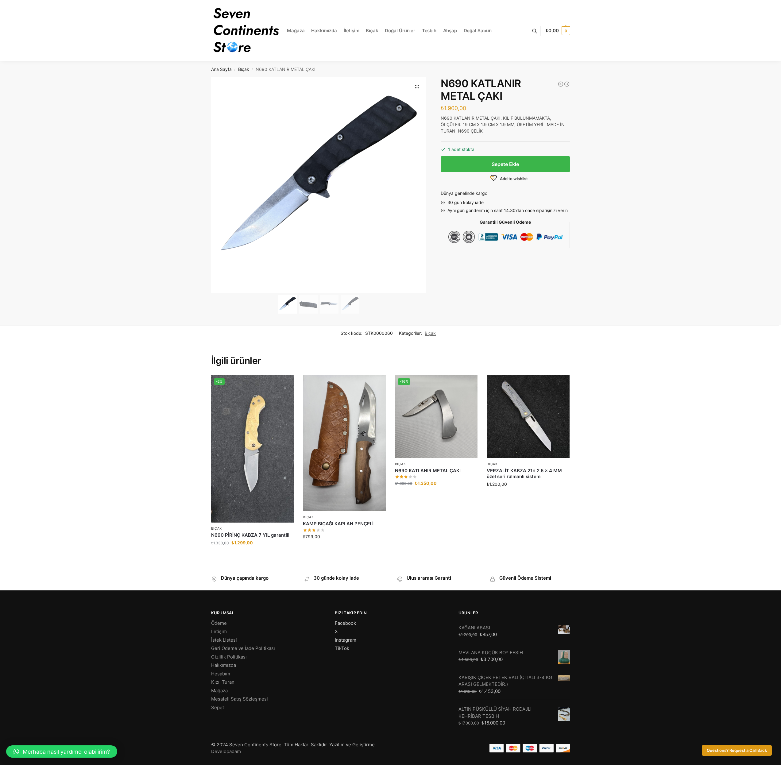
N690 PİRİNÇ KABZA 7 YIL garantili (250, 535)
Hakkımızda (223, 665)
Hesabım (220, 674)
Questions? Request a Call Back (737, 750)
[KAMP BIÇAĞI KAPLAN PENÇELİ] (344, 443)
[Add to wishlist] (281, 557)
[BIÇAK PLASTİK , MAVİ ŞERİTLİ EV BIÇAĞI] (561, 84)
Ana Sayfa (221, 69)
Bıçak (243, 69)
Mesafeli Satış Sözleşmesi (239, 699)
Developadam (226, 751)
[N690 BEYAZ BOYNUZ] (567, 84)
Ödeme (219, 623)
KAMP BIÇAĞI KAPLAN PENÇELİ (338, 524)
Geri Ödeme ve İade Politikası (243, 648)
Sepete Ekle (505, 164)
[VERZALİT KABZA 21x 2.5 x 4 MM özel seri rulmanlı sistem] (528, 416)
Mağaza (219, 691)
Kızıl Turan (222, 682)
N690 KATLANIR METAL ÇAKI (428, 470)
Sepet (217, 707)
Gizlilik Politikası (229, 657)
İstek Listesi (224, 640)
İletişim (219, 631)
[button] (417, 86)
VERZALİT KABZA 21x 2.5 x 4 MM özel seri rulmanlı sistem (524, 474)
